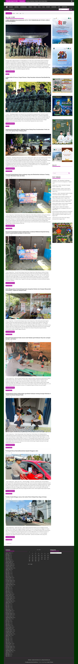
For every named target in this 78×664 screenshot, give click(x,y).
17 (38, 557)
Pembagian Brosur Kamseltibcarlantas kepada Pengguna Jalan (22, 451)
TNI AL (39, 6)
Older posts (9, 543)
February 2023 (8, 610)
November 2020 (9, 647)
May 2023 (8, 606)
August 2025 (8, 569)
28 (29, 560)
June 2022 (8, 621)
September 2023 (9, 601)
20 (47, 557)
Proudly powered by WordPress (31, 662)
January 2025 (8, 579)
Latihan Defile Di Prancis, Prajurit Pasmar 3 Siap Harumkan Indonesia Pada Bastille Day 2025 (28, 78)
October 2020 (8, 649)
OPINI (59, 6)
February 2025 (8, 577)
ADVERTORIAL (64, 6)
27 (47, 559)
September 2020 (9, 650)
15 (32, 557)
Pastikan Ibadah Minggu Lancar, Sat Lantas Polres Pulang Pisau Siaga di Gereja (26, 497)
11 (41, 555)
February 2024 (8, 594)
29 (32, 560)
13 (47, 555)
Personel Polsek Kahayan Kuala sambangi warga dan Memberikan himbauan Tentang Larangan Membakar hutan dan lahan (27, 175)
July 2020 (7, 653)
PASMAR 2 (7, 74)
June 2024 (8, 588)
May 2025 (8, 573)
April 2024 (8, 591)
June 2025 (8, 572)
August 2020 (8, 651)
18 (41, 557)
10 (38, 555)
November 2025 (9, 565)
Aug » (31, 564)
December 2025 (9, 563)
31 (38, 560)
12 (44, 555)
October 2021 (8, 632)
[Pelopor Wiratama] (6, 6)
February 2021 (8, 643)
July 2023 (7, 603)
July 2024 (7, 587)
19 (44, 557)
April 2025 (8, 574)
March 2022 (8, 625)
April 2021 (8, 640)
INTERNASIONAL (23, 6)
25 (41, 559)
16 (35, 557)
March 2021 (8, 642)
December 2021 (9, 629)
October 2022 (8, 616)
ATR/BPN (48, 6)
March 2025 (8, 576)
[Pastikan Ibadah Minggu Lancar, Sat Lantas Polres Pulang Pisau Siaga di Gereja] (28, 513)
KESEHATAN (54, 6)
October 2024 (8, 583)
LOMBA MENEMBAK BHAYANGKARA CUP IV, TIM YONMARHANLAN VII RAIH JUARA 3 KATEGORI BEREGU (28, 20)
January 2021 (8, 645)
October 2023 (8, 599)
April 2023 (8, 607)
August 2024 (8, 585)
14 (29, 557)
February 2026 (8, 561)
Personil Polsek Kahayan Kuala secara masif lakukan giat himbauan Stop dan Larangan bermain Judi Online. (28, 338)
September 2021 (9, 634)
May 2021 (8, 639)
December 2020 (9, 646)
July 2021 (7, 636)
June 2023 (8, 605)
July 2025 (7, 570)
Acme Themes (50, 662)
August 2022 (8, 618)
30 (35, 560)
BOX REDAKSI (11, 9)
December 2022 (9, 613)
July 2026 (7, 554)
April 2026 (8, 558)
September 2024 (9, 584)
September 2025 (9, 568)
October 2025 (8, 566)
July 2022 (7, 620)
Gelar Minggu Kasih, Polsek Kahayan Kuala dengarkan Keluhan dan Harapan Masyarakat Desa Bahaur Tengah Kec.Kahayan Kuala (28, 289)
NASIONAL (17, 6)
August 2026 (8, 552)
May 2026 (8, 557)
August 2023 (8, 602)
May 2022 (8, 623)
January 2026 (8, 562)
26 (44, 559)
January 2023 (8, 612)
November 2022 (9, 614)
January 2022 (8, 628)
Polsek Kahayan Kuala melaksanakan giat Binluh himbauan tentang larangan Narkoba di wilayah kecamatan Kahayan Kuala (28, 394)
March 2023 (8, 609)
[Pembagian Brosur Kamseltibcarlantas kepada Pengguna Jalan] (28, 467)
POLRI (43, 6)
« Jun (29, 564)
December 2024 (9, 580)
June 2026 (8, 555)
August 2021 (8, 635)
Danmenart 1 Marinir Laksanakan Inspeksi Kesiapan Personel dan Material (41, 1)
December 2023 (9, 596)
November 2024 (9, 581)
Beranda (11, 6)
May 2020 (8, 656)
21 (29, 559)
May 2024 (8, 590)
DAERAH (30, 6)
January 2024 (8, 595)
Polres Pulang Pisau (9, 171)
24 (38, 559)
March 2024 (8, 592)
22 (32, 559)
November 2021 (9, 631)
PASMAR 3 (7, 126)
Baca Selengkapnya (10, 71)
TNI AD (35, 6)
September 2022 (9, 617)
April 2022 (8, 624)
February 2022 (8, 627)
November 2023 (9, 598)
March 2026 (8, 559)
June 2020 (8, 654)
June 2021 (8, 638)
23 (35, 559)
